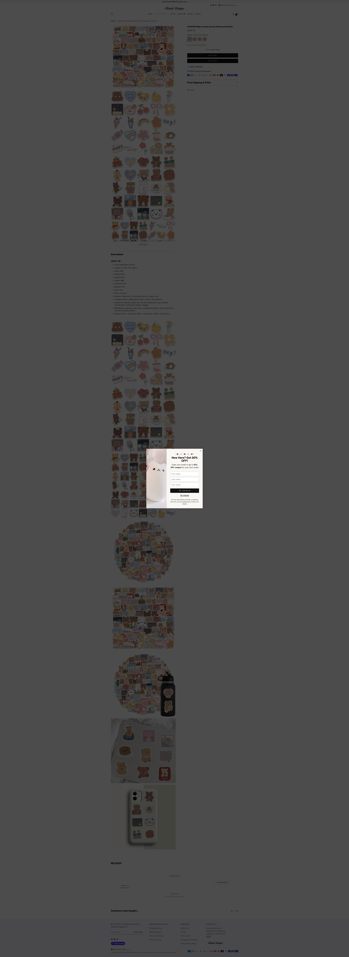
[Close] (200, 450)
